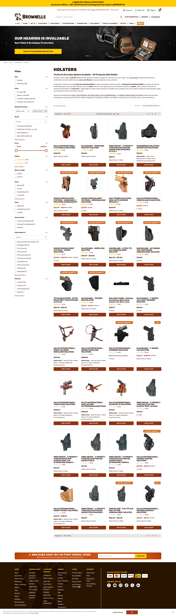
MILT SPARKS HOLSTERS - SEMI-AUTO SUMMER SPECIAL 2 (120, 200)
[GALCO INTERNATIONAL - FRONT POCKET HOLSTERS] (66, 493)
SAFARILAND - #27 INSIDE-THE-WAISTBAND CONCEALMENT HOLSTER (149, 250)
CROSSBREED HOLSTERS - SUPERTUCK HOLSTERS (149, 147)
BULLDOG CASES (93, 95)
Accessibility (76, 576)
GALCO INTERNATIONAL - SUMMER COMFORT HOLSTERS (148, 510)
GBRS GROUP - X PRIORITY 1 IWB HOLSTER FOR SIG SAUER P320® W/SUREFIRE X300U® (121, 459)
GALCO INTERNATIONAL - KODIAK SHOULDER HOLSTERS (92, 350)
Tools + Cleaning (20, 584)
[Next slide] (169, 43)
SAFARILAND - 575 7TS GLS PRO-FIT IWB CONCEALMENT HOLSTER (121, 510)
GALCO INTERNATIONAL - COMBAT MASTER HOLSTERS (148, 458)
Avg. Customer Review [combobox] (150, 106)
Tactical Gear (18, 62)
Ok (132, 612)
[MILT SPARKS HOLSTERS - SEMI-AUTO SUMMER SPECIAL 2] (121, 183)
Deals (17, 596)
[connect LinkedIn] (138, 585)
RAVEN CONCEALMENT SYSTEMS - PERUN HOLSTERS (64, 250)
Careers (31, 584)
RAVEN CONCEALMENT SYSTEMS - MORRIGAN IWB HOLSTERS (93, 200)
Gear (10, 62)
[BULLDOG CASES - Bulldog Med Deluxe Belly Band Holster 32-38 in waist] (121, 283)
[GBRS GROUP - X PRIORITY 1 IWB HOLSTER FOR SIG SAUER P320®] (93, 442)
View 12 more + (20, 139)
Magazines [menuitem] (54, 23)
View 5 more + (19, 295)
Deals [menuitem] (140, 23)
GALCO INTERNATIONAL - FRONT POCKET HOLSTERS (66, 509)
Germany (61, 590)
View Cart (46, 581)
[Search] (121, 17)
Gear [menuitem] (131, 23)
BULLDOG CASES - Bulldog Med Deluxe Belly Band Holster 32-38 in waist (121, 300)
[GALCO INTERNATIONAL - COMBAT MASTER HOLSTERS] (149, 442)
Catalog (46, 592)
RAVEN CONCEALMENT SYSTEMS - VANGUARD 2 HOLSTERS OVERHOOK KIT (65, 200)
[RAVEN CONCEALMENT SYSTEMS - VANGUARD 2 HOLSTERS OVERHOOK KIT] (66, 183)
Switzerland (62, 607)
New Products (19, 602)
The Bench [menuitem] (155, 17)
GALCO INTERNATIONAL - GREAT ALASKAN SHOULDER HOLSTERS (65, 350)
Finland (60, 584)
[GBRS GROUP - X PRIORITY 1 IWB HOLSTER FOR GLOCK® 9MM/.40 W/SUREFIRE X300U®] (66, 442)
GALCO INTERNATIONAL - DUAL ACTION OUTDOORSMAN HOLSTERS (93, 404)
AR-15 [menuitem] (33, 23)
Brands (17, 593)
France (60, 587)
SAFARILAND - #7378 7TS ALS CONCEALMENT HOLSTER (120, 250)
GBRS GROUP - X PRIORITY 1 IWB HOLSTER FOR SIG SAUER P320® (93, 458)
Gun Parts (18, 576)
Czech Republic (63, 581)
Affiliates (32, 592)
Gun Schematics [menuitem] (132, 17)
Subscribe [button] (141, 556)
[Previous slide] (6, 43)
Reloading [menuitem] (94, 23)
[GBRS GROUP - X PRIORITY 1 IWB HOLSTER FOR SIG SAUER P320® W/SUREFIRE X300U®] (121, 442)
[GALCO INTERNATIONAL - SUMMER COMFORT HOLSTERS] (149, 493)
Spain (60, 601)
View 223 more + (20, 275)
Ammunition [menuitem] (82, 23)
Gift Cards (46, 595)
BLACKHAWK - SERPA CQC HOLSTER (93, 249)
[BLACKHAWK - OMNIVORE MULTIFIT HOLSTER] (93, 131)
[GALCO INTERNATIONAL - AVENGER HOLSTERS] (121, 333)
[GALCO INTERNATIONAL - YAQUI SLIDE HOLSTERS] (66, 387)
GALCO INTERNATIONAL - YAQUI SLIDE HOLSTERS (65, 403)
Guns (16, 573)
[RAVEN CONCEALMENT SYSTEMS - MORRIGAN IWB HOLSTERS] (93, 183)
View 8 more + (19, 199)
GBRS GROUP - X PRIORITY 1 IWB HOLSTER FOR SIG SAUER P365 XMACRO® (93, 510)
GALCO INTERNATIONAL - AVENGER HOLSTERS (120, 349)
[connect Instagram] (120, 585)
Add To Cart (66, 165)
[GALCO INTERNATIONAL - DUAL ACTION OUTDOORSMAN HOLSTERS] (93, 387)
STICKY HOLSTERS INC (79, 95)
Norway (60, 595)
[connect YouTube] (115, 585)
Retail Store (33, 587)
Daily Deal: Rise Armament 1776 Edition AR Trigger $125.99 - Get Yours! (88, 10)
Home (5, 62)
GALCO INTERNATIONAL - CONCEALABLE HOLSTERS (148, 199)
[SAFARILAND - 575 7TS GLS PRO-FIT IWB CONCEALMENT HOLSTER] (121, 493)
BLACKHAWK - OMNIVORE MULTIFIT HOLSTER (92, 147)
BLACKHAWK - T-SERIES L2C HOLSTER (147, 349)
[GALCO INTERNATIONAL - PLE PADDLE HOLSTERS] (66, 131)
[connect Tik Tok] (126, 585)
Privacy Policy (77, 573)
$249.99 (44, 147)
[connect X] (132, 585)
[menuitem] (18, 23)
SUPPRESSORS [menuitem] (68, 23)
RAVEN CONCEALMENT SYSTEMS (131, 95)
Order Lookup (48, 578)
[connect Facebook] (109, 585)
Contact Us (47, 575)
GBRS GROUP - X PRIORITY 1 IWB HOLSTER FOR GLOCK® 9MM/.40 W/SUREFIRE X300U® (65, 459)
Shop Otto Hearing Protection (38, 51)
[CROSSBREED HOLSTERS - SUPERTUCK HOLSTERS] (149, 131)
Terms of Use (76, 581)
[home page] (30, 17)
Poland (60, 598)
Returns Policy (48, 598)
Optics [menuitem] (123, 23)
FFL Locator (33, 590)
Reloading (18, 581)
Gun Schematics (20, 605)
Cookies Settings (118, 612)
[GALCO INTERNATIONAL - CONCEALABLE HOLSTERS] (149, 183)
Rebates (17, 599)
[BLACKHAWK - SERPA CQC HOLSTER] (93, 233)
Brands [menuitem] (145, 17)
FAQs (88, 576)
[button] (151, 10)
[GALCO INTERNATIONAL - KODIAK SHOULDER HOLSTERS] (93, 333)
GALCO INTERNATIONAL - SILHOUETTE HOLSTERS (120, 403)
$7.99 (19, 147)
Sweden (61, 604)
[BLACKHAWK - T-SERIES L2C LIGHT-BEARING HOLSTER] (149, 283)
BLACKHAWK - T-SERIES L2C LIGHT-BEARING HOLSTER (147, 300)
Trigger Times (33, 581)
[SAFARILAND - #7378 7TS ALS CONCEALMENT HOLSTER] (121, 233)
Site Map (75, 579)
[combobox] (23, 111)
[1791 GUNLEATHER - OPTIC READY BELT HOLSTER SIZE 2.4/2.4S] (66, 283)
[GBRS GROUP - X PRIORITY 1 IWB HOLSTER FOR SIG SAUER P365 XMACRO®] (93, 493)
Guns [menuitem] (25, 23)
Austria (60, 578)
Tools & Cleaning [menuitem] (109, 23)
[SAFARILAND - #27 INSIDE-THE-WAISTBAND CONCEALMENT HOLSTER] (149, 233)
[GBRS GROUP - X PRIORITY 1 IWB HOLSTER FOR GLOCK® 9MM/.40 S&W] (149, 387)
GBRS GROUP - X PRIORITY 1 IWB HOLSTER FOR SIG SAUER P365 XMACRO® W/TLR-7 (121, 148)
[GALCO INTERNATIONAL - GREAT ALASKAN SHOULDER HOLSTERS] (66, 333)
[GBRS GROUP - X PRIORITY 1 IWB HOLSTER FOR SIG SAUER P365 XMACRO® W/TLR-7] (121, 131)
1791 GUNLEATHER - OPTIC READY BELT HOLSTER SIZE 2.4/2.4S (66, 300)
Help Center (91, 573)
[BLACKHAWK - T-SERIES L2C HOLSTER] (149, 333)
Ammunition (19, 579)
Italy (59, 592)
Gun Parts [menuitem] (42, 23)
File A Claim (47, 584)
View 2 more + (19, 166)
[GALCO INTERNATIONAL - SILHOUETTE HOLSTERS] (121, 387)
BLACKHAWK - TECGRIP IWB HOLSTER (91, 299)
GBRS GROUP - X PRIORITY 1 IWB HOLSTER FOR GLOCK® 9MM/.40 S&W (148, 404)
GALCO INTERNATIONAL (108, 95)
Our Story (32, 573)
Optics (17, 587)
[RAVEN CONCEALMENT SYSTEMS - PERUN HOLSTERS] (66, 233)
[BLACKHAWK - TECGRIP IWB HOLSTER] (93, 283)
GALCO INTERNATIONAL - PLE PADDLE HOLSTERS (65, 147)
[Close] (173, 612)
